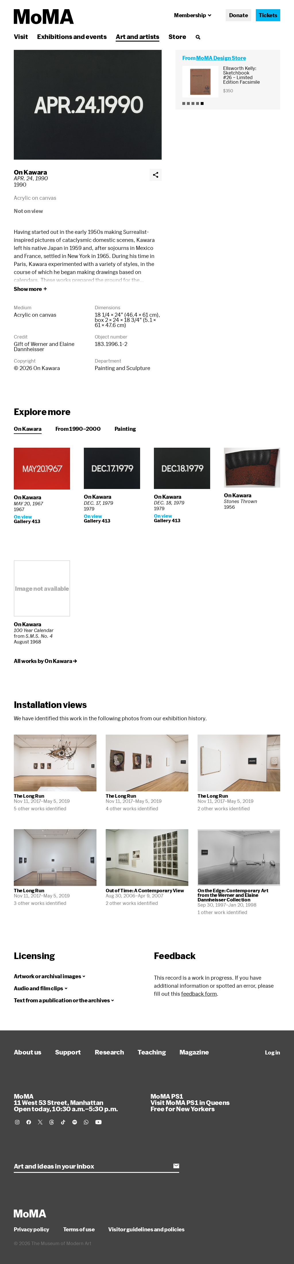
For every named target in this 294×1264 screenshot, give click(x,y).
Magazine (194, 1052)
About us (27, 1052)
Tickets (268, 15)
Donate (238, 15)
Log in (272, 1052)
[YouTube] (98, 1122)
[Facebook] (28, 1122)
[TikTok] (63, 1122)
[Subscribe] (176, 1166)
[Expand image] (88, 105)
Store (177, 36)
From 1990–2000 (78, 429)
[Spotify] (74, 1122)
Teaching (152, 1052)
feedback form (199, 994)
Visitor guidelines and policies (146, 1229)
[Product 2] (188, 103)
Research (109, 1052)
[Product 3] (193, 103)
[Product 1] (183, 103)
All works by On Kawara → (45, 661)
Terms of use (79, 1229)
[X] (40, 1122)
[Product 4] (197, 103)
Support (68, 1052)
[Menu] (197, 37)
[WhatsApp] (86, 1122)
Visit (21, 36)
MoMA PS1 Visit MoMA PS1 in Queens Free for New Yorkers (190, 1102)
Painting (125, 429)
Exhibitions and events (72, 36)
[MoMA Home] (44, 16)
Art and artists (137, 36)
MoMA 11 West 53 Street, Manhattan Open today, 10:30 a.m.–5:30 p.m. (66, 1102)
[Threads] (51, 1122)
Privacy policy (31, 1229)
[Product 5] (202, 103)
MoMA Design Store (221, 58)
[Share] (156, 175)
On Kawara (30, 172)
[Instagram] (17, 1122)
